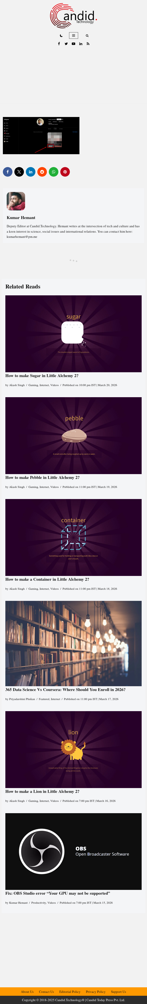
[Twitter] (66, 43)
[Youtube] (73, 43)
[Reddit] (42, 172)
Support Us (118, 991)
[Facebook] (59, 43)
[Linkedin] (80, 43)
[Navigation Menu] (73, 35)
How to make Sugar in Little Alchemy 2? (41, 375)
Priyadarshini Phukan (22, 699)
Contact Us (46, 991)
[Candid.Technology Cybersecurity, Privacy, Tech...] (73, 16)
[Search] (87, 35)
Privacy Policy (96, 991)
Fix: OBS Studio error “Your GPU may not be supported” (58, 893)
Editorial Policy (70, 991)
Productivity (38, 902)
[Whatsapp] (53, 172)
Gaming (33, 385)
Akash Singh (17, 385)
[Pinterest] (65, 172)
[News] (88, 43)
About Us (27, 991)
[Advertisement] (73, 77)
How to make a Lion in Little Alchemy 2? (42, 791)
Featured (44, 699)
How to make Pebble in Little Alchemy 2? (42, 477)
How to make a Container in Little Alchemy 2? (47, 579)
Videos (54, 385)
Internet (44, 385)
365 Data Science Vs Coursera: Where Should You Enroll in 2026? (65, 689)
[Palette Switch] (61, 35)
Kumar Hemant (18, 902)
